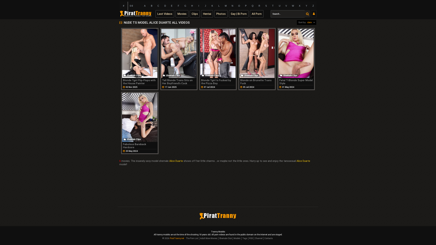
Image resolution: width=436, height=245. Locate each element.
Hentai (207, 13)
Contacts (268, 238)
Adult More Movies (208, 238)
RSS (251, 238)
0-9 (131, 6)
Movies (181, 13)
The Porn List (192, 238)
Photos (221, 13)
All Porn (257, 13)
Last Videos (164, 13)
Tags (244, 238)
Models (237, 238)
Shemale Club (225, 238)
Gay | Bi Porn (239, 13)
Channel (258, 238)
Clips (195, 13)
